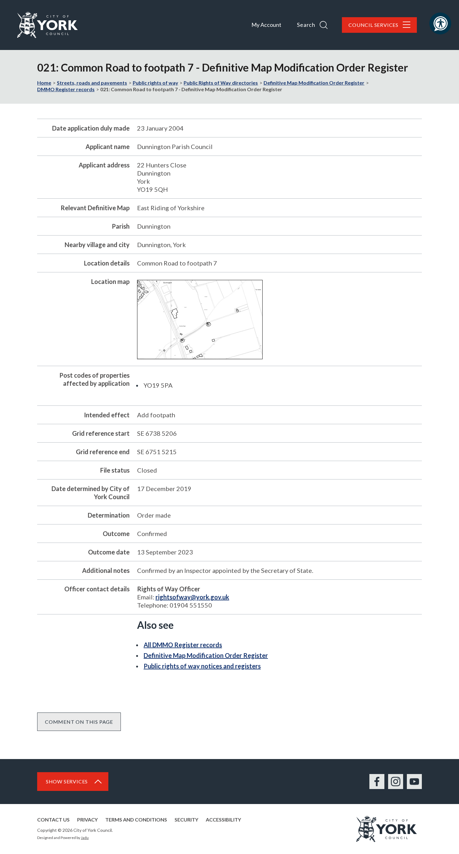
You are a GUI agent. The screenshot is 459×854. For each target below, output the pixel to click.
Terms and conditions (136, 819)
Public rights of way (155, 83)
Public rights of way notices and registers (202, 666)
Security (186, 819)
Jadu (85, 837)
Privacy (87, 819)
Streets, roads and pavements (92, 83)
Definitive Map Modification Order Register (314, 83)
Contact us (53, 819)
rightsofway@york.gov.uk (192, 597)
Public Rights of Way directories (221, 83)
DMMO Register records (66, 89)
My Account (266, 24)
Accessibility (223, 819)
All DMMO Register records (183, 644)
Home (44, 83)
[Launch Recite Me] (440, 23)
